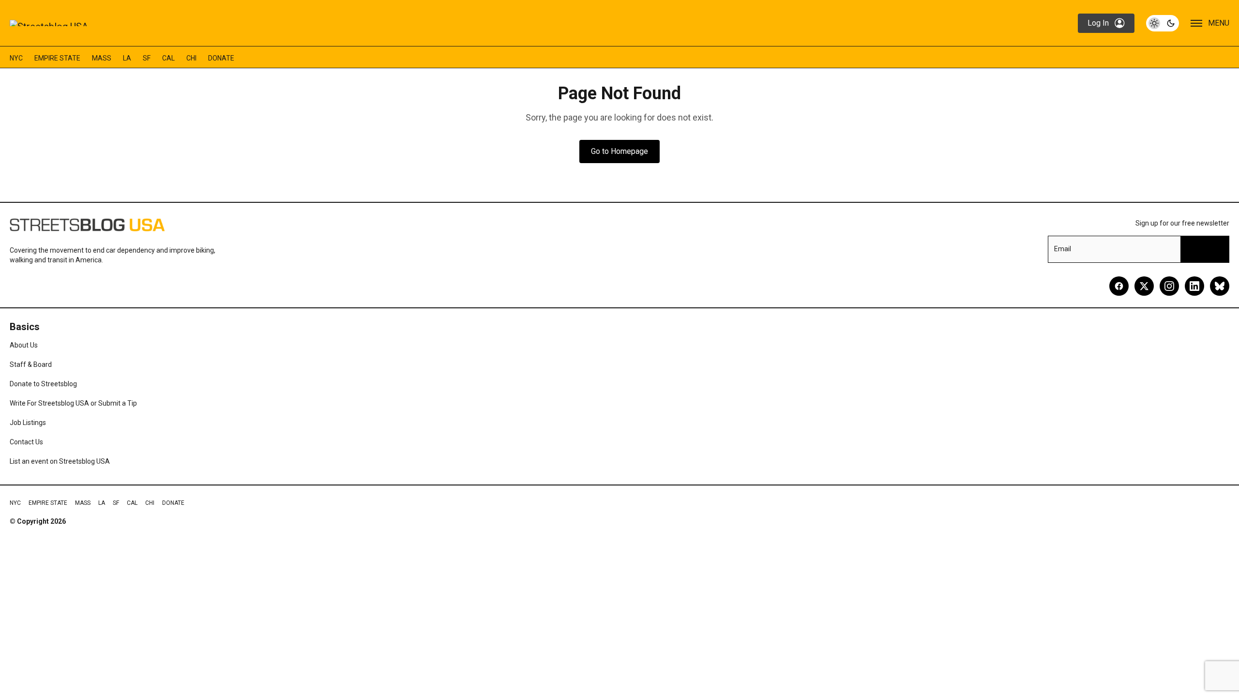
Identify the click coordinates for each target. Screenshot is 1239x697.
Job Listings (28, 422)
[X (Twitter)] (1144, 286)
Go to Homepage (619, 151)
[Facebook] (1119, 286)
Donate (221, 58)
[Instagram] (1169, 286)
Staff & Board (31, 364)
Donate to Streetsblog (43, 384)
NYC (16, 58)
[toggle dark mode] (1162, 23)
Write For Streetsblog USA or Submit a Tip (73, 403)
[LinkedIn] (1194, 286)
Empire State (57, 58)
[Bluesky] (1219, 286)
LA (127, 58)
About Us (24, 345)
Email (1062, 249)
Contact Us (26, 442)
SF (147, 58)
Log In (1098, 23)
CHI (191, 58)
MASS (101, 58)
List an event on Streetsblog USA (60, 461)
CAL (168, 58)
